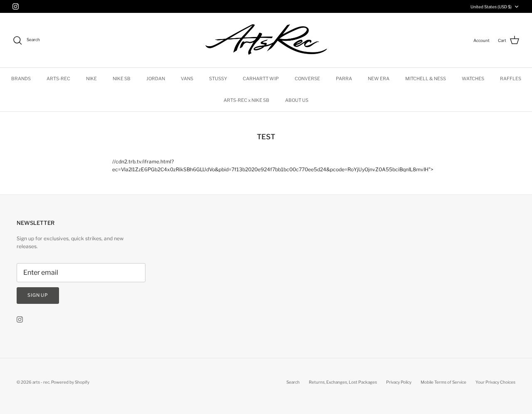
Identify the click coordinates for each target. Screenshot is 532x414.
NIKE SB (122, 78)
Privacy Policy (398, 382)
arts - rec (40, 382)
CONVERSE (307, 78)
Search (293, 382)
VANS (187, 78)
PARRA (344, 78)
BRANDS (21, 78)
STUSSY (218, 78)
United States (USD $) (491, 6)
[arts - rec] (266, 40)
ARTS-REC (58, 78)
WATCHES (473, 78)
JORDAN (155, 78)
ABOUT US (296, 100)
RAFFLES (510, 78)
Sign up (37, 295)
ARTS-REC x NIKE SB (246, 100)
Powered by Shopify (70, 382)
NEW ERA (378, 78)
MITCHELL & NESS (425, 78)
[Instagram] (15, 6)
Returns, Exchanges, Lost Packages (343, 382)
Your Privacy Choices (495, 382)
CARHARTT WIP (261, 78)
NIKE (91, 78)
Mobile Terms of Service (443, 382)
